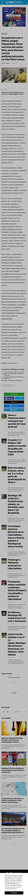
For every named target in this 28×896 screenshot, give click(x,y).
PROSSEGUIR (14, 893)
